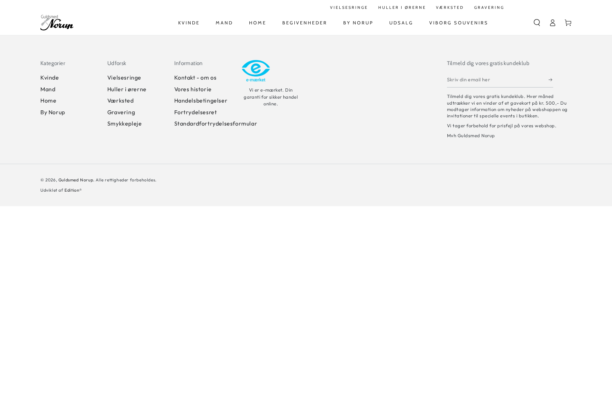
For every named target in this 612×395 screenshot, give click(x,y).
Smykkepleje (124, 123)
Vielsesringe (124, 77)
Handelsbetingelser (201, 100)
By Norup (52, 112)
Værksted (120, 100)
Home (48, 100)
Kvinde (49, 77)
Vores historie (193, 89)
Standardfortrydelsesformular (215, 123)
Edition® (73, 190)
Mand (47, 89)
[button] (537, 22)
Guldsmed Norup (75, 179)
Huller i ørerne (127, 89)
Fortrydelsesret (195, 112)
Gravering (121, 112)
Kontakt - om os (195, 77)
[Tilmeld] (551, 79)
